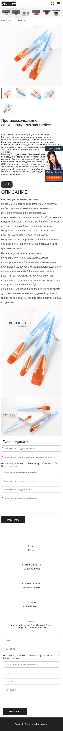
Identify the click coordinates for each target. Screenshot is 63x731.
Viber (14, 466)
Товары (11, 20)
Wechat (48, 463)
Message (2, 498)
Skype (4, 466)
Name (2, 448)
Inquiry (7, 184)
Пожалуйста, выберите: (13, 463)
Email (2, 457)
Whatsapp (34, 463)
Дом (3, 20)
